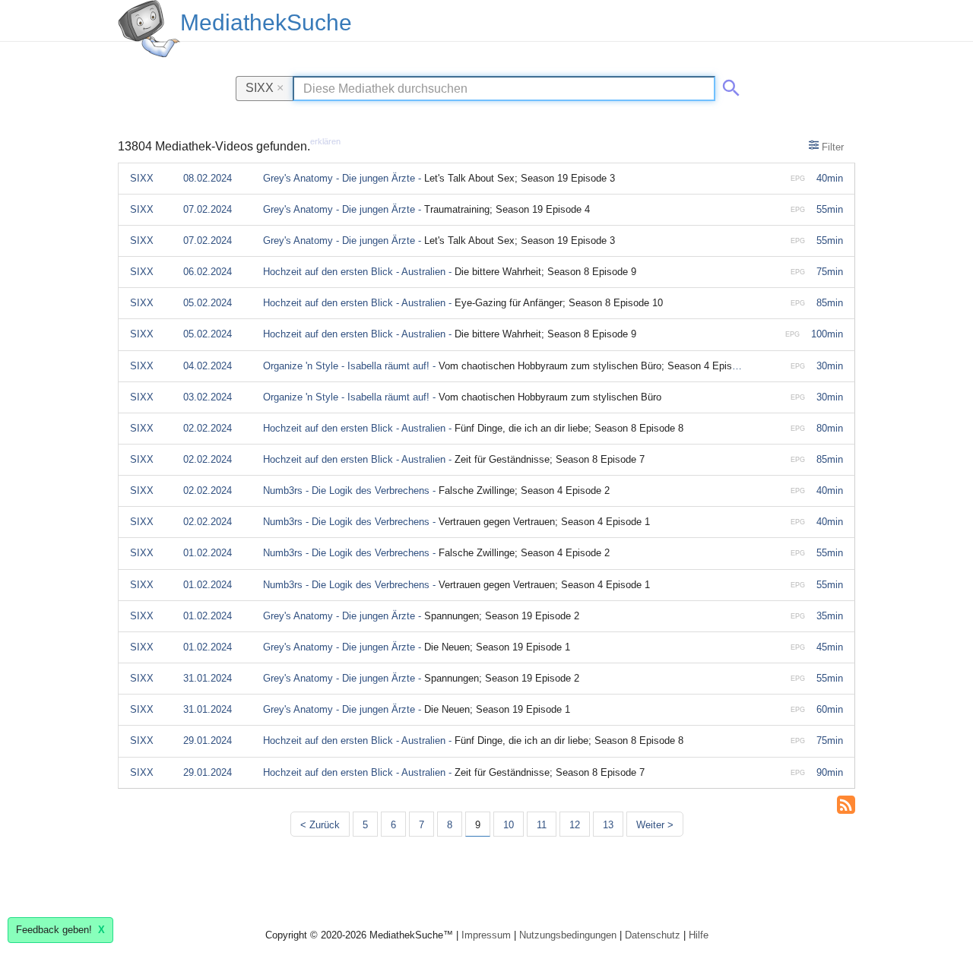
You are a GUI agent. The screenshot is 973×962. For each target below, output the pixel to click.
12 (574, 825)
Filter (831, 147)
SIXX (265, 87)
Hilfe (698, 935)
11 (542, 825)
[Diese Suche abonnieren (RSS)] (846, 803)
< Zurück (320, 825)
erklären (325, 141)
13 (608, 825)
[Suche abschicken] (728, 85)
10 (508, 825)
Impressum (486, 935)
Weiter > (654, 825)
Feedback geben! (60, 929)
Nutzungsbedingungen (567, 935)
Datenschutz (652, 935)
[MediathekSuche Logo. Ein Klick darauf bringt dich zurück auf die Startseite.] (149, 29)
